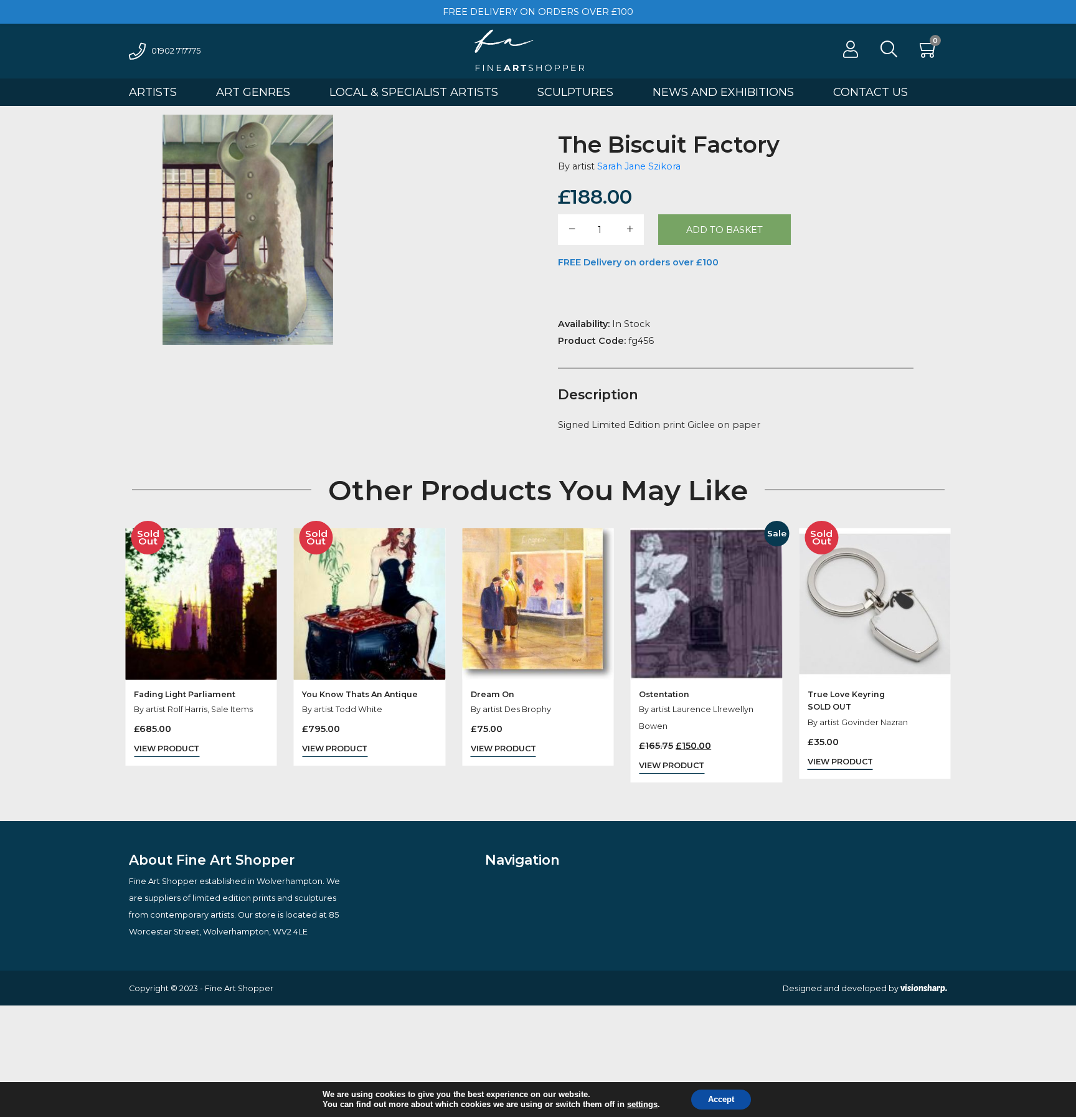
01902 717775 (176, 50)
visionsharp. (923, 988)
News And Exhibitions (723, 92)
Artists (153, 92)
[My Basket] (929, 52)
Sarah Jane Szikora (639, 166)
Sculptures (575, 92)
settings (642, 1104)
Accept (721, 1099)
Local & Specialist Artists (413, 92)
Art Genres (253, 92)
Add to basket (724, 229)
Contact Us (870, 92)
